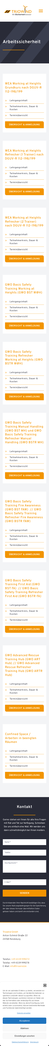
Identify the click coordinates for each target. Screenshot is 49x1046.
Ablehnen (24, 1028)
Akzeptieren (24, 1021)
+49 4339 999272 (20, 959)
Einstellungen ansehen (25, 1036)
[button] (45, 985)
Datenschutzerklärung (20, 1042)
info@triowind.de (18, 966)
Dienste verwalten (23, 1013)
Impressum (34, 1042)
